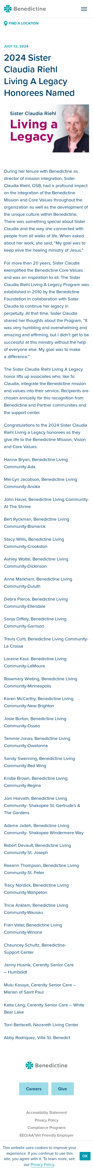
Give (62, 1088)
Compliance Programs (46, 1127)
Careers (34, 1088)
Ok (85, 1156)
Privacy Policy (47, 1120)
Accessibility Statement (46, 1112)
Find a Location (23, 23)
